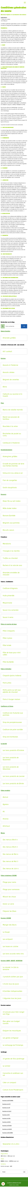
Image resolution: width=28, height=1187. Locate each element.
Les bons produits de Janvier (14, 776)
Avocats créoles (8, 372)
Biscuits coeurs (8, 530)
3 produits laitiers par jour (13, 977)
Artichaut (6, 826)
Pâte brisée (7, 645)
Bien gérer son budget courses (11, 1022)
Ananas (5, 819)
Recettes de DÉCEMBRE (7, 1132)
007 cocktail (7, 351)
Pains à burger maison (11, 699)
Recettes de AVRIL (6, 1118)
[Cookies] (3, 1184)
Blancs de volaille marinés (13, 410)
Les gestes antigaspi (10, 1038)
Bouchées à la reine (10, 426)
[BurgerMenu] (25, 2)
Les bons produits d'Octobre (13, 750)
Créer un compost (9, 1082)
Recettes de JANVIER (7, 1129)
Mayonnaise (7, 603)
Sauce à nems (8, 617)
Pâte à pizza (7, 638)
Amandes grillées (9, 338)
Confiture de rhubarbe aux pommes (13, 714)
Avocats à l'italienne (10, 365)
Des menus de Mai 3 (10, 861)
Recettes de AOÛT (6, 1104)
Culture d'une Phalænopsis (13, 1090)
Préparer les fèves (9, 911)
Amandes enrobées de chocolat (11, 574)
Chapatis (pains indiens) (12, 676)
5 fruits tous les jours (11, 984)
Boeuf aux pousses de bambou (11, 418)
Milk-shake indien (10, 508)
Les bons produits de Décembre (11, 768)
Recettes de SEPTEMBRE (7, 1100)
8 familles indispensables (12, 991)
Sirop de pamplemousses (12, 722)
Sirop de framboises (10, 737)
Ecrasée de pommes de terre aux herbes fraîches (13, 465)
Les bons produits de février (13, 783)
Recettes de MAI (6, 1114)
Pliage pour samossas (11, 889)
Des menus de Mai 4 (10, 854)
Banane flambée (9, 516)
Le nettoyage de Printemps (13, 1045)
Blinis (5, 387)
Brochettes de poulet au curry (12, 435)
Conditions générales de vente (14, 1182)
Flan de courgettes (10, 480)
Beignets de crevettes (11, 380)
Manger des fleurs (9, 925)
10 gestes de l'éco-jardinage (13, 1059)
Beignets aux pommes (11, 523)
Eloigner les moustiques (12, 1031)
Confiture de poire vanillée (13, 729)
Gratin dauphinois (10, 487)
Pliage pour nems (9, 882)
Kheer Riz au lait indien (12, 501)
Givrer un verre (8, 904)
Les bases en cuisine (10, 946)
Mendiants (7, 544)
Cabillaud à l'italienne (11, 443)
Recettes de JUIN (6, 1107)
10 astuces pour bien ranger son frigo (13, 1013)
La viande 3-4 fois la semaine (10, 968)
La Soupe (6, 932)
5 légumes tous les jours (12, 998)
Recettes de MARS (6, 1122)
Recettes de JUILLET (6, 1111)
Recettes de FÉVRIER (7, 1125)
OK (24, 326)
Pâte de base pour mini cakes (12, 654)
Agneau (6, 804)
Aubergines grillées (10, 456)
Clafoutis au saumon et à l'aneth (12, 395)
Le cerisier (6, 1066)
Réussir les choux (9, 897)
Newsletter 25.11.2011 (11, 1144)
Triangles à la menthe (11, 551)
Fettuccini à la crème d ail (13, 473)
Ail (4, 811)
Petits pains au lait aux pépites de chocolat (12, 691)
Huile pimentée (8, 596)
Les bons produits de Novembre (11, 759)
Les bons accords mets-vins (13, 954)
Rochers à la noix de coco (12, 565)
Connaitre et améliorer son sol (13, 1074)
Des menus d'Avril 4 (10, 840)
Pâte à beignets (9, 631)
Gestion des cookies (14, 1185)
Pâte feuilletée (8, 662)
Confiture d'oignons (10, 588)
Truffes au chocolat (10, 558)
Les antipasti (8, 939)
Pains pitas (7, 683)
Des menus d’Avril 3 (10, 847)
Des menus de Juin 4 (10, 869)
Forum (13, 1171)
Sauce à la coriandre (10, 610)
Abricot (5, 797)
